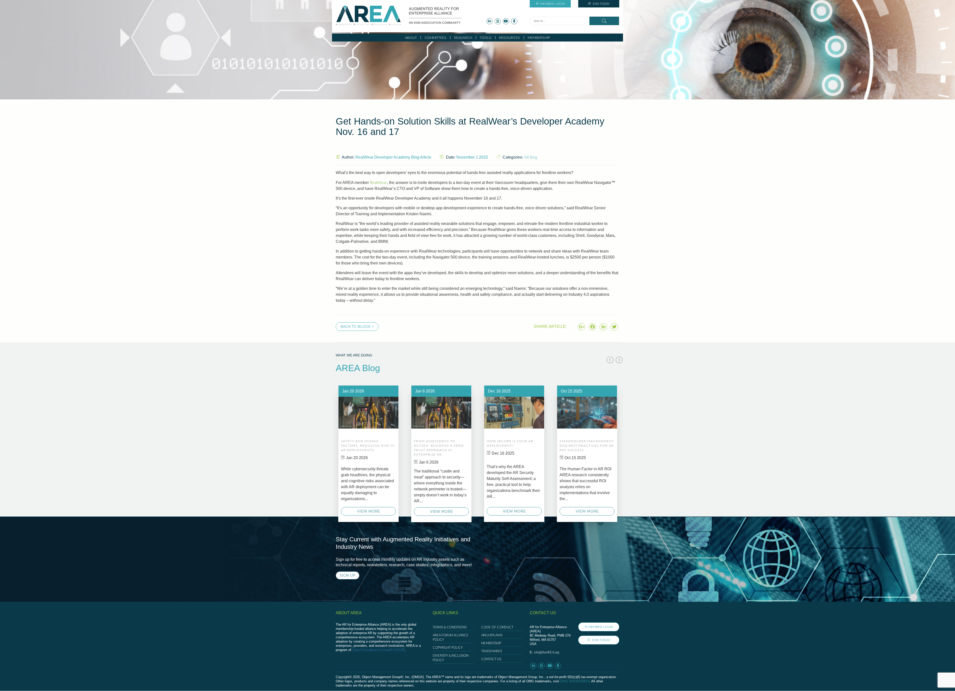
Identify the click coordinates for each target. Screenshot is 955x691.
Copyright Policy (448, 647)
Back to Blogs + (357, 326)
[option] (368, 453)
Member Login (600, 627)
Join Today (601, 3)
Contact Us (491, 659)
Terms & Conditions (450, 627)
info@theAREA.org (546, 652)
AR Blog (530, 157)
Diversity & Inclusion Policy (451, 657)
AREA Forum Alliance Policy (451, 637)
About (411, 38)
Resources (509, 38)
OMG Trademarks (574, 681)
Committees (435, 38)
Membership (539, 38)
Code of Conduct (497, 627)
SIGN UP (347, 575)
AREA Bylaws (491, 635)
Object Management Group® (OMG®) (378, 650)
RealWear (378, 182)
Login (552, 3)
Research (463, 38)
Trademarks (491, 651)
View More (368, 511)
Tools (485, 38)
